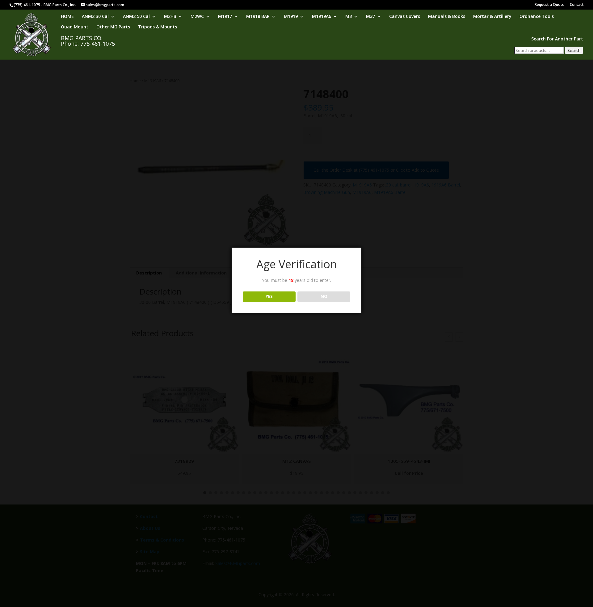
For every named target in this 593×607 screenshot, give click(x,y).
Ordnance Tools (536, 16)
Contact (577, 5)
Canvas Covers (404, 16)
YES (269, 296)
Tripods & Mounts (157, 27)
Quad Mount (74, 27)
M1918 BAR (258, 16)
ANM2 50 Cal (136, 16)
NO (324, 296)
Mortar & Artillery (492, 16)
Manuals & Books (446, 16)
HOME (67, 16)
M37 (370, 16)
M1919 (291, 16)
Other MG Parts (113, 27)
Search (574, 50)
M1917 (225, 16)
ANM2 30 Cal (95, 16)
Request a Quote (549, 5)
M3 (348, 16)
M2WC (197, 16)
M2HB (170, 16)
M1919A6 (321, 16)
